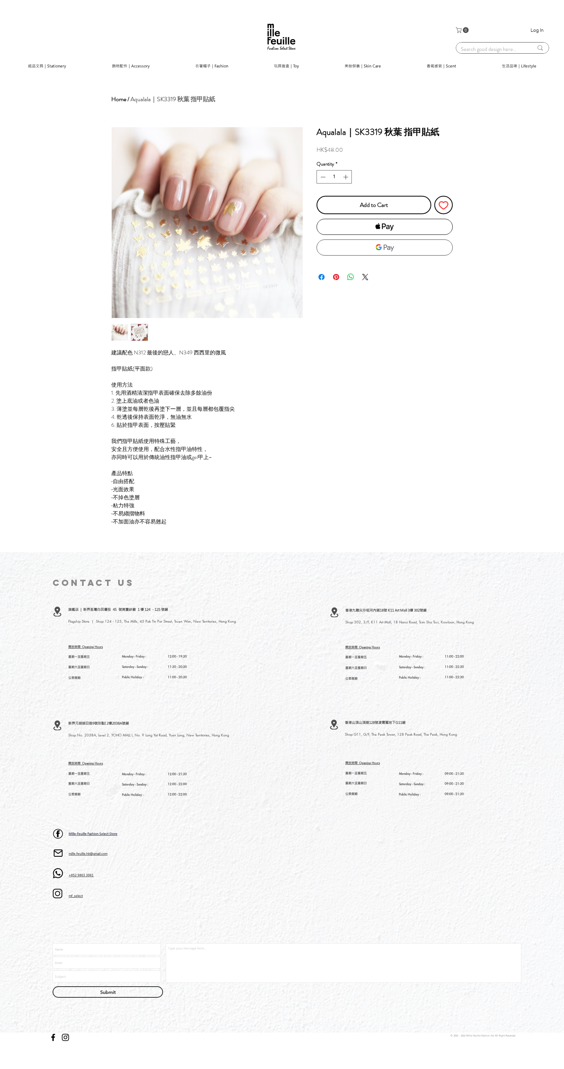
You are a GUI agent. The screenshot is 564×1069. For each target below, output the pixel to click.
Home (118, 99)
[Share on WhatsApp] (350, 277)
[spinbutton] (334, 177)
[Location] (57, 611)
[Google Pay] (385, 247)
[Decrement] (322, 177)
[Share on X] (365, 277)
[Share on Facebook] (321, 277)
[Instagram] (65, 1037)
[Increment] (346, 177)
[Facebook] (53, 1037)
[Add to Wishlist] (443, 205)
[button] (463, 30)
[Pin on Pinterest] (336, 277)
